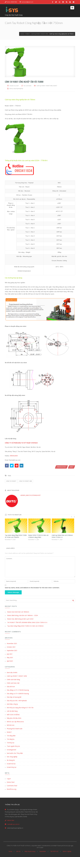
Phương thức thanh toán (14, 729)
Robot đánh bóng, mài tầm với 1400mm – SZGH (22, 615)
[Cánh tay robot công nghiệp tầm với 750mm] (40, 61)
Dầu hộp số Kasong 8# (14, 697)
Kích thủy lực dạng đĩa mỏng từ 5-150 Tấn (20, 707)
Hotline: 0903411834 (12, 2)
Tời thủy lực (10, 743)
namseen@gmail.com (27, 2)
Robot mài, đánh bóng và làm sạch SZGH (20, 619)
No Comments (27, 86)
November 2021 (12, 643)
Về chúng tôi (11, 760)
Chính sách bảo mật (13, 683)
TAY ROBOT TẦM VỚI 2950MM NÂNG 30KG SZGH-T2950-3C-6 (27, 622)
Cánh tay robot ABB (25, 481)
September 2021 (12, 650)
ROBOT (55, 86)
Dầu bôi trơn (11, 686)
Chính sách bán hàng (13, 679)
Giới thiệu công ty (12, 704)
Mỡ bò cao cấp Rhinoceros (15, 722)
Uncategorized (11, 750)
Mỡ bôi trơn (10, 725)
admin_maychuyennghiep (30, 495)
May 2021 (10, 657)
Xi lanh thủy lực (11, 767)
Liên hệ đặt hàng (12, 711)
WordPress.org (11, 789)
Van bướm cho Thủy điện (15, 753)
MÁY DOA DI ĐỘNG (13, 715)
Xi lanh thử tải (11, 764)
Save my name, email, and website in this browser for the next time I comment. (32, 588)
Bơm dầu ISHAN (12, 672)
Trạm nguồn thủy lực (13, 746)
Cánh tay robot (11, 481)
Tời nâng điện (11, 736)
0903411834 (14, 456)
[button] (72, 7)
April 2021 (10, 661)
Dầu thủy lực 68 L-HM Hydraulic (17, 700)
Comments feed (12, 786)
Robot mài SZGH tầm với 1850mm (18, 612)
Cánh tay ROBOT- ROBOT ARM (44, 86)
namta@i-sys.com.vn (13, 824)
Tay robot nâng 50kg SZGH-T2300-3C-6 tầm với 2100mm (25, 626)
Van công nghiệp (12, 757)
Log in (9, 779)
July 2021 (9, 654)
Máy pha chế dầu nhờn (14, 718)
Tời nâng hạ (10, 739)
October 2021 (11, 647)
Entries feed (10, 782)
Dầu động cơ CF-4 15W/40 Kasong (18, 690)
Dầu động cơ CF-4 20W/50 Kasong (18, 693)
